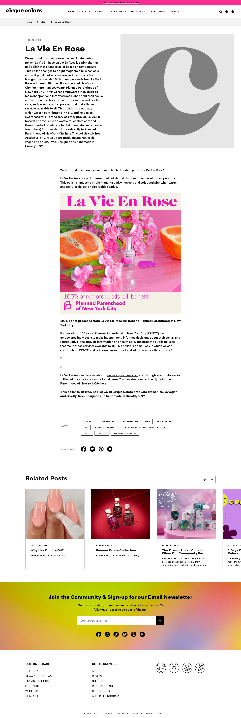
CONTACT (31, 696)
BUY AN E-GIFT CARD (38, 681)
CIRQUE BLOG (101, 691)
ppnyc (87, 433)
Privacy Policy (123, 714)
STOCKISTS (32, 686)
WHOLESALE (33, 691)
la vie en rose (107, 422)
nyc (86, 428)
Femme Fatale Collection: (116, 550)
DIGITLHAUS (156, 714)
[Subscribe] (160, 620)
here (114, 379)
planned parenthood (106, 428)
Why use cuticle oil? (47, 550)
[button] (84, 11)
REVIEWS (98, 676)
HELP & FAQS (33, 671)
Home (28, 22)
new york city (165, 422)
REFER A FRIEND (102, 686)
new (147, 422)
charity (88, 422)
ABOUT (96, 671)
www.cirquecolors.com (122, 375)
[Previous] (204, 479)
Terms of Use (138, 714)
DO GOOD (98, 681)
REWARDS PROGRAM (38, 676)
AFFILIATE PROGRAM (105, 696)
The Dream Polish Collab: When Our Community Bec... (184, 552)
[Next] (212, 479)
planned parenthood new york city (145, 428)
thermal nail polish (125, 433)
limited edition (130, 422)
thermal (102, 433)
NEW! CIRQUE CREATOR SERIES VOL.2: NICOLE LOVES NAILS (120, 2)
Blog (43, 22)
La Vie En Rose (63, 22)
